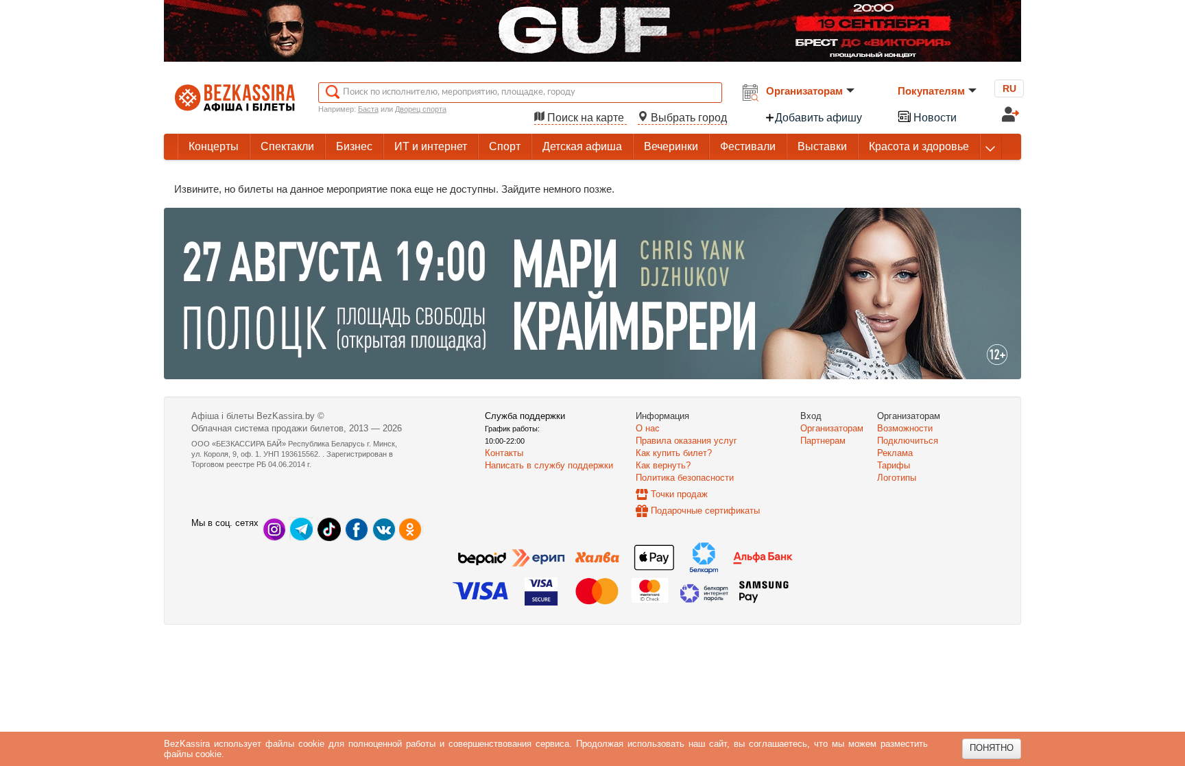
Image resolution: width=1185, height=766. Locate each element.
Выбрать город (687, 117)
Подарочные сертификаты (705, 510)
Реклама (895, 453)
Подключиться (907, 440)
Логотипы (896, 477)
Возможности (905, 428)
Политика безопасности (685, 477)
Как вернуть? (663, 465)
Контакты (504, 453)
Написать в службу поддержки (549, 465)
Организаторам (804, 91)
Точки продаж (679, 494)
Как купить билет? (674, 453)
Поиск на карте (585, 117)
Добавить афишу (818, 117)
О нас (648, 428)
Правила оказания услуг (686, 440)
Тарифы (893, 465)
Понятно (992, 748)
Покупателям (931, 91)
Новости (934, 117)
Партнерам (823, 440)
